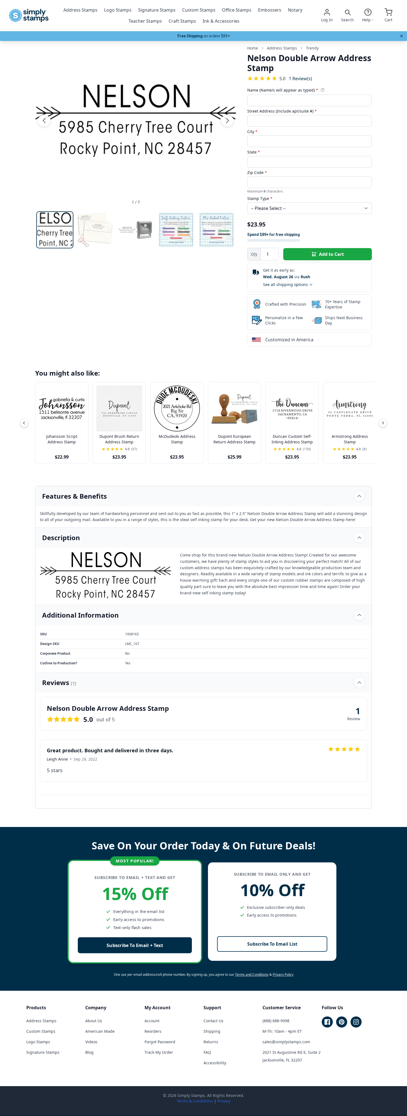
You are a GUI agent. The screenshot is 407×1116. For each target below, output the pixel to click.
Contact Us (213, 1020)
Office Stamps (236, 10)
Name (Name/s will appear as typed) (282, 90)
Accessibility (215, 1062)
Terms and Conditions (252, 974)
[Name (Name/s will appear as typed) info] (322, 90)
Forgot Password (160, 1041)
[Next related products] (382, 422)
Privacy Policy (283, 974)
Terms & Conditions (195, 1101)
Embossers (269, 10)
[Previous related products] (24, 422)
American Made (100, 1031)
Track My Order (159, 1052)
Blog (89, 1052)
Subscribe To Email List (272, 944)
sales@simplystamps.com (286, 1041)
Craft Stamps (182, 21)
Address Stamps (80, 10)
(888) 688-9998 (275, 1020)
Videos (91, 1041)
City (252, 131)
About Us (93, 1020)
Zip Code (257, 172)
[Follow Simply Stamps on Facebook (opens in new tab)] (327, 1021)
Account (152, 1020)
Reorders (153, 1031)
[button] (44, 121)
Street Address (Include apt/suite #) (282, 111)
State (253, 152)
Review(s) (300, 78)
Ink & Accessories (221, 21)
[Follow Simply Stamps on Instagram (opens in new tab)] (356, 1021)
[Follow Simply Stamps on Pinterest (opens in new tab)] (341, 1021)
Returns (211, 1041)
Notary (295, 10)
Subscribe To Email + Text (135, 945)
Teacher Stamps (145, 21)
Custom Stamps (198, 10)
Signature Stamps (157, 10)
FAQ (207, 1052)
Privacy (223, 1101)
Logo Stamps (118, 10)
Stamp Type (259, 198)
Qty (254, 254)
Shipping (212, 1031)
